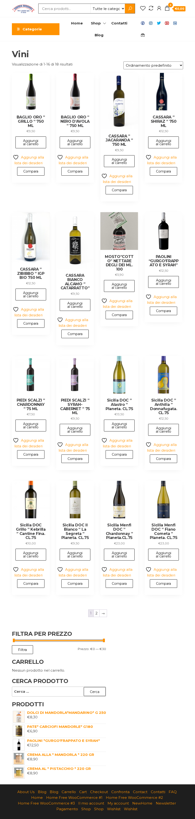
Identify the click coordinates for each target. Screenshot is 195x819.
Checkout (99, 792)
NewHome (142, 803)
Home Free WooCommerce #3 (46, 803)
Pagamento (67, 809)
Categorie (32, 29)
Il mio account (91, 803)
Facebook (143, 23)
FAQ (173, 792)
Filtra (22, 649)
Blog (99, 35)
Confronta (120, 792)
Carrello (69, 792)
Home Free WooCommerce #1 (74, 797)
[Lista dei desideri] (143, 8)
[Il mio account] (159, 8)
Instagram (151, 23)
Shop (96, 23)
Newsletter (166, 803)
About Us (25, 792)
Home (77, 23)
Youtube (167, 23)
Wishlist (114, 809)
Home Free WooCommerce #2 (134, 797)
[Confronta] (151, 8)
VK (175, 23)
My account (118, 803)
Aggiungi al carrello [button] (31, 142)
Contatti (119, 23)
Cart (83, 792)
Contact (143, 35)
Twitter (159, 23)
